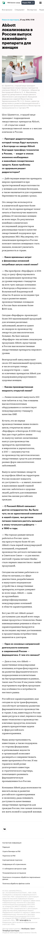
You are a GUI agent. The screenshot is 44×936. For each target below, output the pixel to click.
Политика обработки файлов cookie (16, 883)
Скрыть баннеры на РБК (11, 851)
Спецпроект (20, 9)
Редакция (6, 846)
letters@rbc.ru (25, 920)
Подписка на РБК (9, 855)
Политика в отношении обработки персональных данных (21, 878)
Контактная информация (11, 842)
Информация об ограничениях (14, 864)
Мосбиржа (25, 928)
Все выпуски (7, 9)
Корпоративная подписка (12, 859)
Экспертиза (32, 9)
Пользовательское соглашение (14, 872)
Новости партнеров (10, 20)
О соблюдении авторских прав (14, 868)
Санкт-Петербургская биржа (18, 929)
